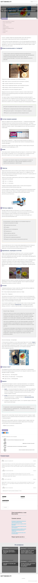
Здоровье (9, 7)
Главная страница (5, 7)
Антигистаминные (18, 7)
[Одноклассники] (5, 432)
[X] (3, 432)
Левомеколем (18, 304)
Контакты (23, 578)
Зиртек (33, 342)
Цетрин (5, 395)
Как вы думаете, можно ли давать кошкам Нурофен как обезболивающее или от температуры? (19, 530)
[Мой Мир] (6, 432)
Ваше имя (4, 496)
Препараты (13, 7)
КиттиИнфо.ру (6, 1)
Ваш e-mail (22, 496)
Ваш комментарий (5, 500)
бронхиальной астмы (29, 397)
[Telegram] (8, 432)
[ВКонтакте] (2, 432)
